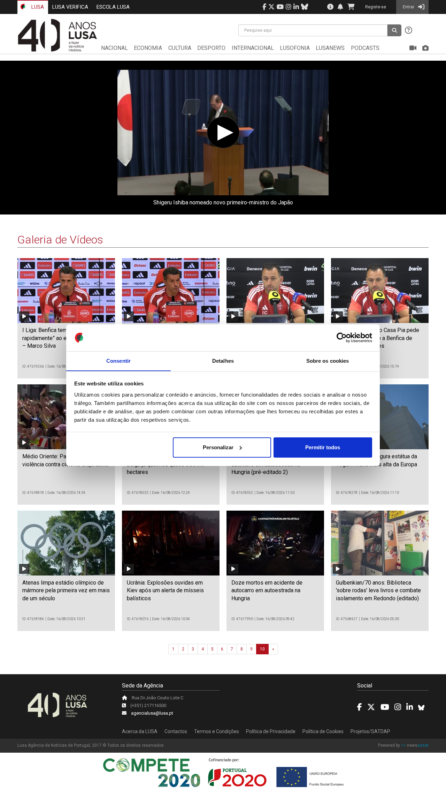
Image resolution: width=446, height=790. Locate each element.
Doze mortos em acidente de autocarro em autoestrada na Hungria (266, 590)
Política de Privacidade (270, 731)
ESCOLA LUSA (113, 7)
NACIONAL (114, 48)
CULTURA (179, 48)
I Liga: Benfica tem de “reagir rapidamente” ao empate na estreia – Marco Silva (64, 338)
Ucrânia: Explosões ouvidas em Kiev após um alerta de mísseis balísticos (165, 590)
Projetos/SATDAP (370, 731)
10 (262, 649)
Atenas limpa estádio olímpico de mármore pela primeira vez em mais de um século (66, 590)
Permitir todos (322, 447)
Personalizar (218, 447)
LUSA (37, 7)
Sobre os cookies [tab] (327, 360)
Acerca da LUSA (139, 731)
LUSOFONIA (295, 48)
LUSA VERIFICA (70, 7)
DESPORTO (211, 48)
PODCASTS (365, 48)
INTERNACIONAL (253, 48)
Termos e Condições (216, 731)
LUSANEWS (330, 48)
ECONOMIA (148, 48)
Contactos (175, 731)
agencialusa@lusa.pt (152, 713)
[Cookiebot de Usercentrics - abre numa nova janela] (341, 337)
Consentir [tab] (118, 360)
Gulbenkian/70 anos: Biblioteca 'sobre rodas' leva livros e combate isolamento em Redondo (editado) (378, 590)
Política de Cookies (323, 731)
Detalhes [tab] (223, 360)
